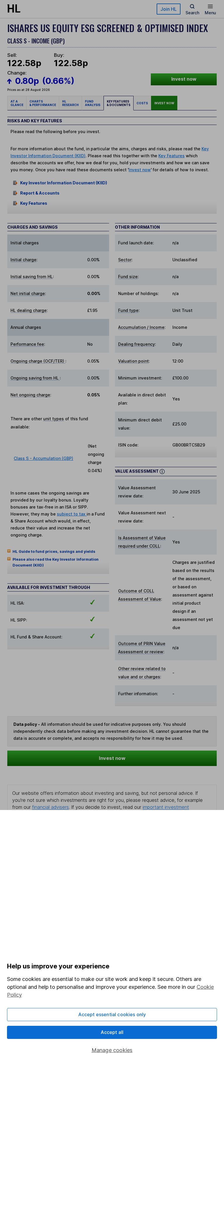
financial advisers (50, 807)
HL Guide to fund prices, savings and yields (54, 551)
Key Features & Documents (118, 103)
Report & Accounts (40, 192)
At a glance (16, 103)
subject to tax (72, 513)
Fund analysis (92, 103)
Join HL (168, 9)
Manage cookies (112, 1050)
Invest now (183, 79)
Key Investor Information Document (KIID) (63, 182)
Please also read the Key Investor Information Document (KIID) (56, 562)
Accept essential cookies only (112, 1014)
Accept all (112, 1032)
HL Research (70, 103)
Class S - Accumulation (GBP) (43, 458)
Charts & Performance (42, 103)
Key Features (171, 155)
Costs (142, 103)
